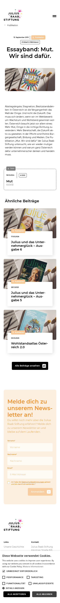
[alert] (30, 577)
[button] (30, 588)
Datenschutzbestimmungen (33, 482)
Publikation (12, 25)
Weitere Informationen (33, 566)
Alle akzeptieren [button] (17, 594)
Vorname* (11, 441)
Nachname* (12, 454)
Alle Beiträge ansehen (27, 365)
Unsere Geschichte (14, 546)
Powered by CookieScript (13, 600)
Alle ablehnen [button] (44, 594)
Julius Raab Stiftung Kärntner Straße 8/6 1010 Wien (42, 550)
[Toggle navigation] (54, 16)
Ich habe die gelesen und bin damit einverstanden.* (31, 483)
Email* (10, 468)
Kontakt (35, 542)
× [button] (56, 554)
